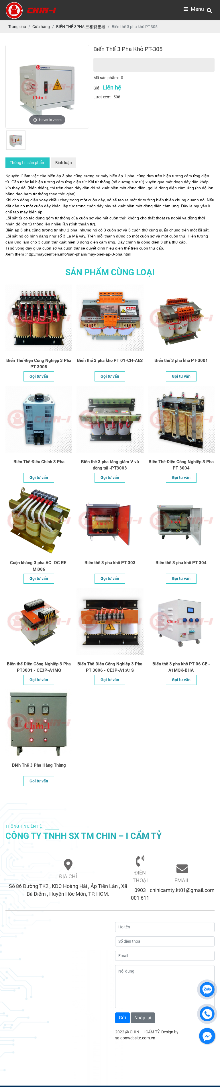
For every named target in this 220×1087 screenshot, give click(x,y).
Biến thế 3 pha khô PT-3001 (181, 360)
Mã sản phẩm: (106, 77)
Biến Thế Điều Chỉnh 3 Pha (38, 461)
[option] (47, 86)
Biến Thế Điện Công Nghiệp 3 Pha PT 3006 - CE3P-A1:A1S (109, 667)
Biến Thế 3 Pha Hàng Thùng (39, 765)
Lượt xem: (102, 97)
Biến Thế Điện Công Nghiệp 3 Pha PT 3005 (38, 364)
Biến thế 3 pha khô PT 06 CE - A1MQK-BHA (181, 667)
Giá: (96, 88)
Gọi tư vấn (39, 376)
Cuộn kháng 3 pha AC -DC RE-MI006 (39, 566)
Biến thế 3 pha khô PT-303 (110, 562)
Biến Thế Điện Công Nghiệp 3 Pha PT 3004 (181, 465)
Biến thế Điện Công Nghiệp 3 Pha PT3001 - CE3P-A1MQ (39, 667)
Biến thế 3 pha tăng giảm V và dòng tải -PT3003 (110, 465)
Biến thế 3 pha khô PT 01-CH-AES (110, 360)
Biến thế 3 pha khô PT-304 (181, 562)
